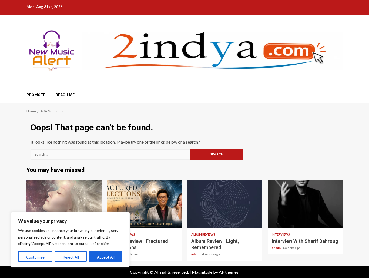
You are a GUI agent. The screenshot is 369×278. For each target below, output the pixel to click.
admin (196, 254)
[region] (70, 239)
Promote (35, 95)
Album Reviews (203, 234)
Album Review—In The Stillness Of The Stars (64, 204)
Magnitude (202, 271)
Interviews (281, 234)
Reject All (71, 257)
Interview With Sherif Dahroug (305, 204)
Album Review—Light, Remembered (224, 204)
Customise (35, 257)
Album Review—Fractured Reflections (144, 204)
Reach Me (65, 95)
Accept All (106, 257)
